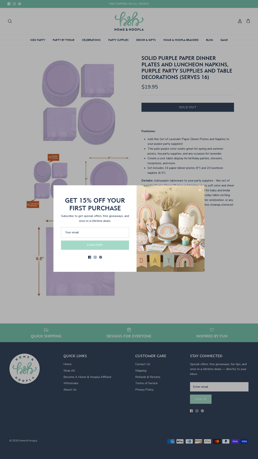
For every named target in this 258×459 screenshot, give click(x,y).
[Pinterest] (100, 257)
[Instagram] (95, 257)
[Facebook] (89, 257)
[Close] (200, 190)
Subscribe (95, 245)
